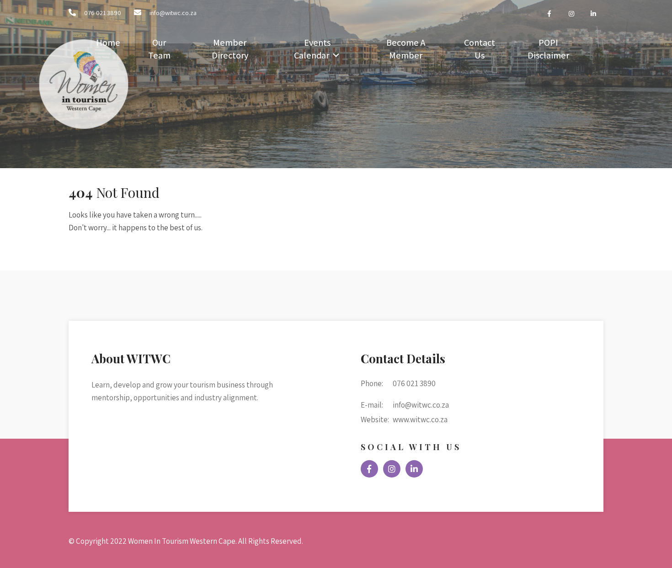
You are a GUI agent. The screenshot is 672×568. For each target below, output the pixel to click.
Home (108, 42)
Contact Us (479, 49)
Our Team (159, 49)
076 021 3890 (102, 13)
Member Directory (230, 49)
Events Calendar (312, 49)
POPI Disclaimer (548, 49)
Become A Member (405, 49)
